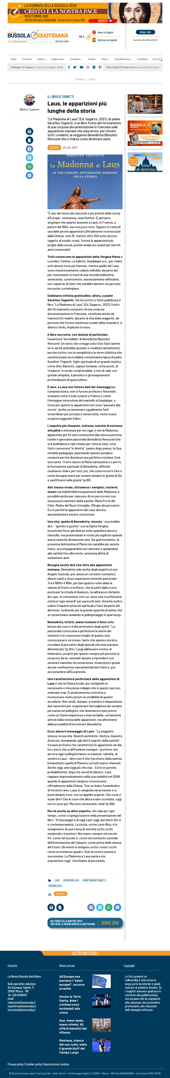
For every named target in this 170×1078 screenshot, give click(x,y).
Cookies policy (33, 1064)
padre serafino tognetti (94, 880)
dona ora (145, 32)
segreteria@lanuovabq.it (22, 1006)
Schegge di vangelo (22, 67)
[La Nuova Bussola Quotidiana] (38, 36)
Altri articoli (85, 953)
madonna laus (55, 885)
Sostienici (75, 59)
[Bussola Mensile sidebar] (145, 133)
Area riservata (122, 59)
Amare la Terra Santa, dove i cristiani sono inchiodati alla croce (70, 1004)
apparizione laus (71, 880)
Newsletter (145, 40)
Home (13, 59)
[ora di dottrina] (145, 162)
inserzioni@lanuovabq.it (22, 1010)
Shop (104, 59)
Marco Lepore (29, 109)
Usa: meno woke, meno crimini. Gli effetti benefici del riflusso (73, 1026)
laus (57, 880)
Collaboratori (57, 59)
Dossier (92, 59)
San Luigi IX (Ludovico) (121, 67)
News (105, 32)
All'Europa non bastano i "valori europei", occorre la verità (72, 982)
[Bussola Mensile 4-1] (145, 104)
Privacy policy (16, 1064)
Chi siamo (27, 59)
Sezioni (40, 59)
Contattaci (142, 59)
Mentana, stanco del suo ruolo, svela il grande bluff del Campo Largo (73, 1046)
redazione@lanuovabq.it (22, 1002)
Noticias (107, 40)
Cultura (91, 79)
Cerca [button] (156, 59)
